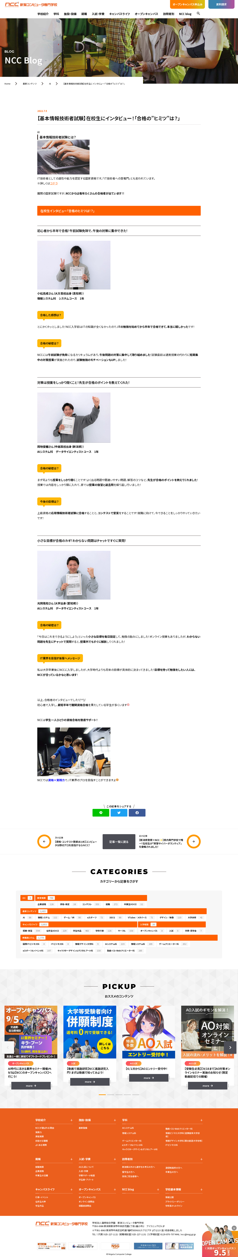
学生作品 (81, 930)
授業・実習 (31, 930)
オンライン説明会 (86, 1201)
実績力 (38, 1132)
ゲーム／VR (72, 917)
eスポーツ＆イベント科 (37, 950)
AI (27, 917)
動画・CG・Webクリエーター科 (124, 950)
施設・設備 (70, 14)
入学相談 (147, 924)
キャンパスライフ (119, 14)
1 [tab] (102, 1095)
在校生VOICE (56, 930)
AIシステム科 (114, 943)
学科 (56, 14)
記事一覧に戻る (118, 842)
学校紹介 (43, 14)
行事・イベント (41, 1197)
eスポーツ (95, 917)
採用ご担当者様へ (130, 1176)
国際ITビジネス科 (33, 943)
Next (230, 1047)
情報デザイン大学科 (86, 943)
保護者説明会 (85, 1205)
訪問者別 (168, 14)
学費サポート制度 (87, 1175)
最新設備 (83, 1127)
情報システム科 (141, 943)
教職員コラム (33, 937)
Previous (8, 1047)
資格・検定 (68, 904)
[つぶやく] (119, 813)
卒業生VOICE (133, 904)
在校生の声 (40, 1201)
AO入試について (86, 1166)
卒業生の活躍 (41, 1175)
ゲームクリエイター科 (131, 1140)
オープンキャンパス (146, 14)
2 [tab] (110, 1095)
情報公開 (169, 1197)
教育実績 (45, 897)
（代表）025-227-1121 (107, 1234)
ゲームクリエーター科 (172, 943)
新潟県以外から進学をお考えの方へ (138, 1166)
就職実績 (39, 1166)
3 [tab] (119, 1095)
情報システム (47, 917)
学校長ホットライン (173, 1205)
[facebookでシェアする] (137, 813)
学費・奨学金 (193, 930)
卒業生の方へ (172, 1171)
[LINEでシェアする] (101, 813)
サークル (125, 930)
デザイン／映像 (170, 917)
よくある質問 (41, 1144)
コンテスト (90, 904)
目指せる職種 (41, 1140)
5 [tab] (135, 1095)
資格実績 (39, 1136)
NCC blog (185, 14)
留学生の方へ (128, 1171)
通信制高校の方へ (174, 1167)
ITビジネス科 (59, 943)
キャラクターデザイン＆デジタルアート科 (79, 950)
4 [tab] (127, 1095)
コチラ (54, 183)
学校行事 (103, 930)
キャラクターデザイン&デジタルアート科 (140, 1149)
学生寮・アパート (86, 1179)
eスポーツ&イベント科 (132, 1144)
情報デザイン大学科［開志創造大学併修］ (184, 1140)
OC (26, 897)
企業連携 (45, 904)
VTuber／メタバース (140, 917)
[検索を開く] (198, 13)
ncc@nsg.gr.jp (188, 1234)
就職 (84, 14)
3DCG (115, 917)
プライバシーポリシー (175, 1201)
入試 (173, 930)
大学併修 (195, 917)
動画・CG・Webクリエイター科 (179, 1128)
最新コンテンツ (34, 911)
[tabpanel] (31, 1048)
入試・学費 (98, 14)
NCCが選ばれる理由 (44, 1127)
